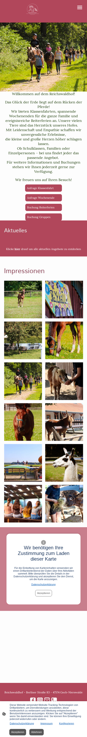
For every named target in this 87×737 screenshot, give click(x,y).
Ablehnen (36, 732)
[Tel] (54, 700)
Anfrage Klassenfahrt (43, 188)
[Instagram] (40, 700)
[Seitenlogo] (32, 9)
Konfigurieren (66, 723)
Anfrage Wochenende (43, 198)
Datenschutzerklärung (43, 584)
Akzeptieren (43, 593)
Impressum (46, 723)
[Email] (47, 700)
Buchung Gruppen (43, 217)
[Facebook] (33, 700)
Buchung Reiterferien (43, 207)
